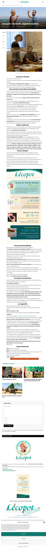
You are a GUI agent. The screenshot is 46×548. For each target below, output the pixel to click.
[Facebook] (3, 35)
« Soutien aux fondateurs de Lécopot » (26, 316)
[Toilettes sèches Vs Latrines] (12, 372)
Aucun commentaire (21, 26)
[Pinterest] (3, 44)
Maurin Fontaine (6, 26)
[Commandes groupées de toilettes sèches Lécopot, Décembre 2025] (34, 372)
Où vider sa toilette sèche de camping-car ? (12, 396)
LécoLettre (7, 5)
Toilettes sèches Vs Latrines (9, 379)
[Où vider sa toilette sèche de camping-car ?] (12, 388)
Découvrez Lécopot (7, 469)
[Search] (42, 2)
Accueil (3, 5)
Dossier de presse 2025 (8, 470)
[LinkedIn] (3, 41)
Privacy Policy (25, 546)
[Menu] (3, 2)
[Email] (3, 47)
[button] (44, 522)
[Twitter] (3, 38)
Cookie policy (19, 546)
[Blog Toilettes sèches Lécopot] (23, 2)
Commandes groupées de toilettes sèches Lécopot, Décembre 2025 (33, 380)
